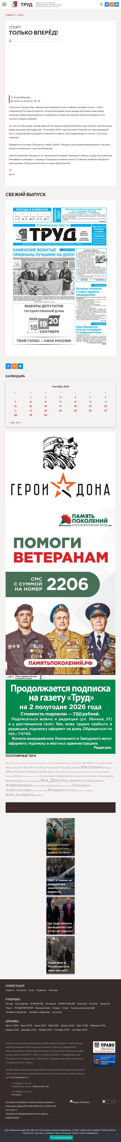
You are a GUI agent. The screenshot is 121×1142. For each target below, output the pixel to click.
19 (90, 406)
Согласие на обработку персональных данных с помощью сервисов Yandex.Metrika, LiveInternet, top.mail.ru (31, 1106)
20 (105, 406)
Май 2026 (53, 1025)
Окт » (19, 422)
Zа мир (9, 1003)
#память (36, 785)
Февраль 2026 (97, 1025)
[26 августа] (61, 278)
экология (57, 1012)
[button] (101, 4)
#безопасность (16, 771)
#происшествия (18, 790)
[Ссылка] (14, 4)
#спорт (70, 790)
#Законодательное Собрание (67, 763)
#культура (14, 780)
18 (75, 406)
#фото (90, 790)
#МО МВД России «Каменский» (97, 763)
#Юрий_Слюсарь (70, 767)
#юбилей (39, 795)
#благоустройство (39, 771)
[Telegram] (116, 4)
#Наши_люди (12, 767)
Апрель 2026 (67, 1025)
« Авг (12, 422)
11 (75, 401)
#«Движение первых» (29, 763)
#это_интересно (20, 794)
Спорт (20, 14)
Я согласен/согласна (61, 1137)
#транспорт (82, 790)
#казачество (79, 776)
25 (75, 410)
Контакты (21, 990)
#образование (93, 780)
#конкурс (91, 775)
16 (45, 406)
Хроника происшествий (83, 1007)
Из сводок (50, 1003)
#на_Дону (50, 780)
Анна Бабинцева (22, 97)
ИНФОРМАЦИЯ (66, 1003)
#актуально (92, 766)
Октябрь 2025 (62, 1029)
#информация (63, 775)
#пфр (45, 790)
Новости (10, 990)
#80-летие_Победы (13, 763)
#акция (107, 767)
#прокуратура (36, 790)
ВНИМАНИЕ (36, 1003)
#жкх (17, 775)
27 (105, 410)
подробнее (65, 1130)
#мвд (24, 781)
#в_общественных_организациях (67, 771)
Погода (13, 807)
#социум (56, 789)
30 (45, 415)
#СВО (23, 767)
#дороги (10, 776)
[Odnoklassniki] (111, 4)
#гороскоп (97, 771)
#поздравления (50, 785)
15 (31, 406)
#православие (65, 786)
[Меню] (4, 4)
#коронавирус (105, 775)
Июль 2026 (26, 1025)
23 (45, 410)
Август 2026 (12, 1025)
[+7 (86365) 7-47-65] (8, 1084)
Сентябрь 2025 (80, 1029)
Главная (10, 14)
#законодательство (30, 776)
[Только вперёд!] (34, 41)
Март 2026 (82, 1025)
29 (30, 415)
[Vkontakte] (107, 4)
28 (15, 415)
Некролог (105, 1003)
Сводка (56, 1007)
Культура (82, 1003)
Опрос (9, 1007)
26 (90, 410)
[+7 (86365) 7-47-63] (8, 1093)
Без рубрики (21, 1003)
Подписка (41, 990)
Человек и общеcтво (16, 1012)
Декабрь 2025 (28, 1029)
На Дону (93, 1003)
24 (60, 410)
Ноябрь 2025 (45, 1029)
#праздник (81, 785)
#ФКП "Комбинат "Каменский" (43, 767)
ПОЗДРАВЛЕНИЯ (23, 1007)
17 (60, 406)
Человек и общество (39, 1012)
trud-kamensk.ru (19, 1077)
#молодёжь (33, 781)
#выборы (87, 772)
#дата (106, 771)
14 (15, 406)
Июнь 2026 (40, 1025)
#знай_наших (47, 775)
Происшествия (42, 1007)
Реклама (53, 990)
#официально (19, 784)
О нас (31, 990)
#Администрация (46, 763)
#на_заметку (72, 780)
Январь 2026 (12, 1029)
